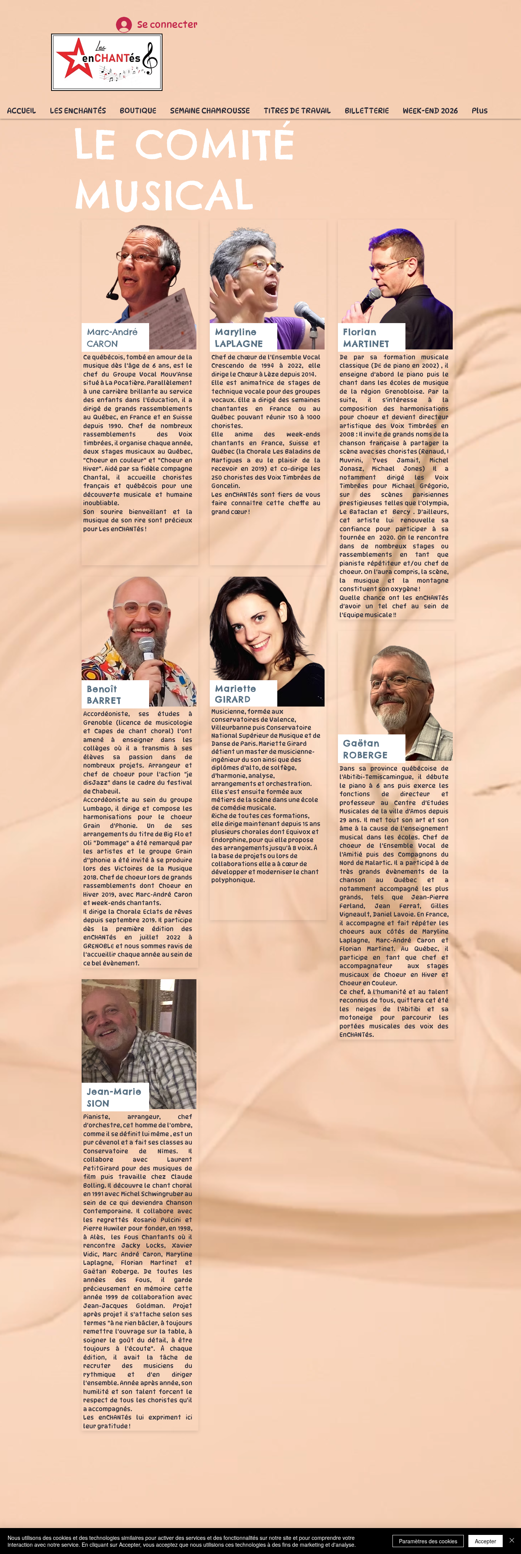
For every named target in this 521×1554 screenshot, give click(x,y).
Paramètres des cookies (428, 1541)
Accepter (485, 1541)
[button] (78, 107)
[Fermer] (511, 1541)
